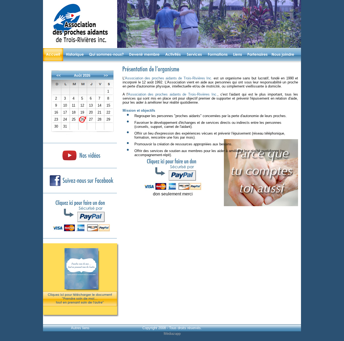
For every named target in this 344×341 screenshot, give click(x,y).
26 (82, 119)
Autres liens (80, 328)
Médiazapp (172, 334)
